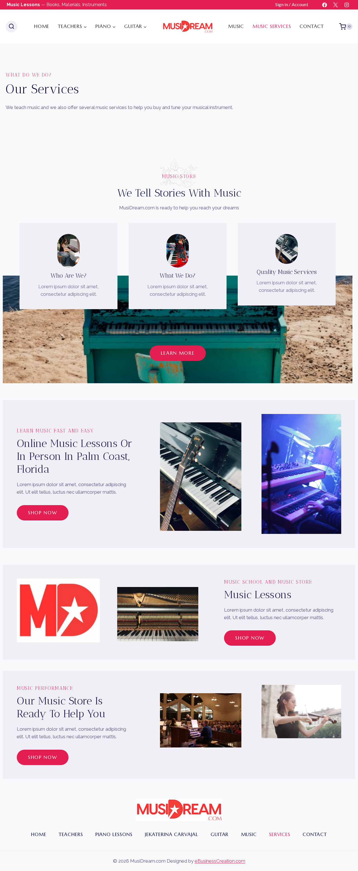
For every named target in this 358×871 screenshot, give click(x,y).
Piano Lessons (114, 834)
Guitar (220, 834)
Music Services (272, 26)
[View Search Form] (11, 26)
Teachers (71, 834)
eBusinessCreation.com (220, 861)
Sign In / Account (291, 4)
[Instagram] (346, 5)
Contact (312, 26)
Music (236, 26)
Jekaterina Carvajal (171, 834)
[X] (335, 5)
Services (279, 834)
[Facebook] (324, 5)
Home (41, 26)
